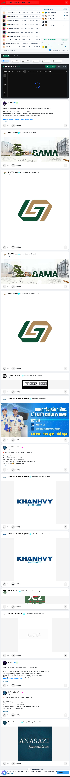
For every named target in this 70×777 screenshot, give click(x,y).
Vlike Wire (11, 103)
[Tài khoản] (66, 2)
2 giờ (9, 694)
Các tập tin (58, 61)
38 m (9, 449)
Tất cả (6, 61)
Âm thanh (46, 61)
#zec (21, 678)
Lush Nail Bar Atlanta (14, 375)
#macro (22, 119)
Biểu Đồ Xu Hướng (50, 66)
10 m (9, 256)
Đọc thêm (5, 122)
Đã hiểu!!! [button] (60, 772)
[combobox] (22, 2)
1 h (8, 593)
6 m (9, 105)
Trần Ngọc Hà (51, 18)
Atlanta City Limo (13, 591)
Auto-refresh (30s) (56, 50)
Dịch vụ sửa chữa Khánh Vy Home (18, 398)
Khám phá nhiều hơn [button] (7, 773)
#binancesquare (7, 119)
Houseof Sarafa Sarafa (15, 613)
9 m (9, 134)
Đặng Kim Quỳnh (52, 25)
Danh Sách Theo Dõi (61, 66)
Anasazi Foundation (14, 722)
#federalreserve (29, 119)
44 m (9, 478)
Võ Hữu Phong (51, 15)
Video (36, 61)
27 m (9, 401)
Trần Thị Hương (52, 12)
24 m (9, 377)
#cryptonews (15, 119)
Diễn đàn (13, 50)
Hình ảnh (26, 61)
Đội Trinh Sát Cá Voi (14, 447)
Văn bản (16, 61)
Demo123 (50, 47)
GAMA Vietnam (13, 132)
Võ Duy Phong (51, 22)
